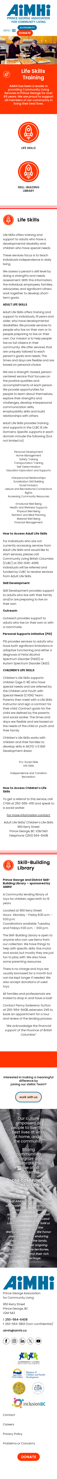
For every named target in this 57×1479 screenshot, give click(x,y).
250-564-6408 (16, 1319)
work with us (28, 1097)
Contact (9, 1415)
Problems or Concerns (19, 1443)
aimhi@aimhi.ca (15, 1330)
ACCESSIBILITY (27, 27)
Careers (8, 1424)
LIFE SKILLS (28, 148)
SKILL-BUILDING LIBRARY (28, 189)
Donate (25, 33)
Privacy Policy (12, 1434)
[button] (6, 30)
